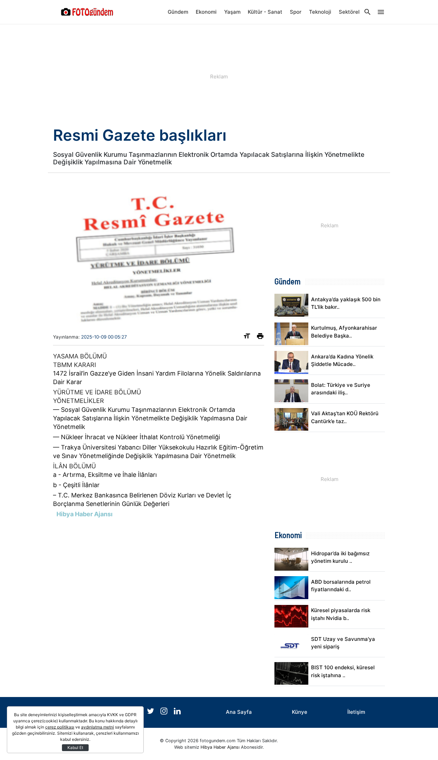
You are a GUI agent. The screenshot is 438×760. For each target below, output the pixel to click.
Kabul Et (75, 747)
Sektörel (349, 12)
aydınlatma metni (97, 727)
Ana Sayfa (239, 712)
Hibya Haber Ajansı (220, 747)
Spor (295, 12)
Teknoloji (320, 12)
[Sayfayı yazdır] (260, 337)
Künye (299, 712)
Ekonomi (206, 12)
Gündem (178, 12)
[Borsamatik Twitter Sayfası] (151, 712)
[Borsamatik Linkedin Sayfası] (177, 712)
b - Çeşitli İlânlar (76, 485)
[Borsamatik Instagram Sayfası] (164, 712)
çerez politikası (59, 727)
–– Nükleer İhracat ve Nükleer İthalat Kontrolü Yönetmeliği (136, 437)
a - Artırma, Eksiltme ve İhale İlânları (105, 474)
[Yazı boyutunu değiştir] (247, 337)
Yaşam (232, 12)
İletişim (356, 712)
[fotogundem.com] (87, 12)
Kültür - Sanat (265, 12)
